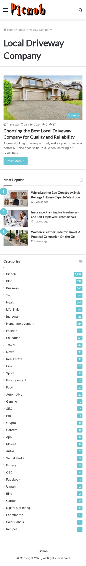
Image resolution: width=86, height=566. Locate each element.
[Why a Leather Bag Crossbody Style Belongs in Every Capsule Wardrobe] (16, 198)
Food (9, 387)
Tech (9, 295)
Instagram (13, 316)
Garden (11, 500)
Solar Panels (15, 522)
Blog (9, 281)
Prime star (13, 124)
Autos (10, 451)
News (10, 352)
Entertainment (16, 380)
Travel (10, 345)
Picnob (11, 274)
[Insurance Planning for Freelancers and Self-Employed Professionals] (16, 218)
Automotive (14, 394)
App (9, 437)
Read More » (15, 161)
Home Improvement (20, 323)
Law (9, 366)
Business (12, 288)
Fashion (11, 330)
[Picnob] (28, 9)
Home (10, 29)
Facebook (13, 479)
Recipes (11, 529)
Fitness (11, 465)
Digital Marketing (18, 508)
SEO (9, 408)
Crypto (11, 423)
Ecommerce (14, 515)
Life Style (13, 309)
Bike (9, 493)
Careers (11, 430)
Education (13, 338)
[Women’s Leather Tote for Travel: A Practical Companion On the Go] (16, 238)
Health (10, 302)
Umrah (11, 486)
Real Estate (14, 359)
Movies (11, 444)
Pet (8, 415)
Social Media (15, 458)
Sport (10, 373)
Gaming (11, 401)
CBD (9, 472)
